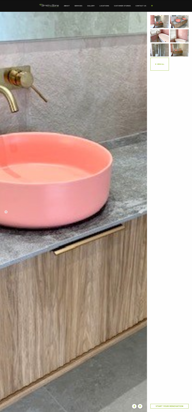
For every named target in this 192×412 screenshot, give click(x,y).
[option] (73, 212)
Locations (104, 6)
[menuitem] (49, 6)
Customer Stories (122, 6)
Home (49, 5)
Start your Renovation (169, 406)
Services (78, 6)
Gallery (91, 6)
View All (160, 64)
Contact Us (141, 6)
